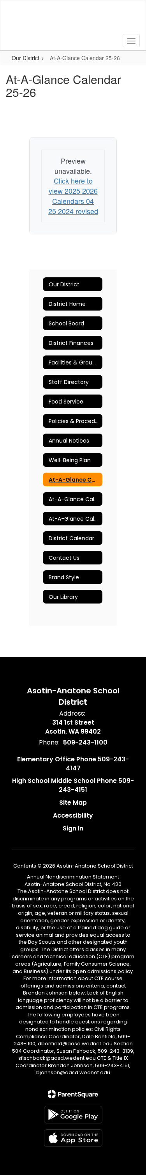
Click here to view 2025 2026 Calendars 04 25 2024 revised (73, 195)
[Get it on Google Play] (73, 1114)
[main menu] (131, 40)
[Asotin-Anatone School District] (73, 19)
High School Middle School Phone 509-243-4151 (73, 785)
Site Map (73, 802)
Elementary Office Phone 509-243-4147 (73, 764)
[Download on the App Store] (73, 1138)
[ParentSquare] (73, 1094)
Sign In (73, 828)
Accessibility (73, 815)
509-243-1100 (85, 742)
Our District (25, 58)
